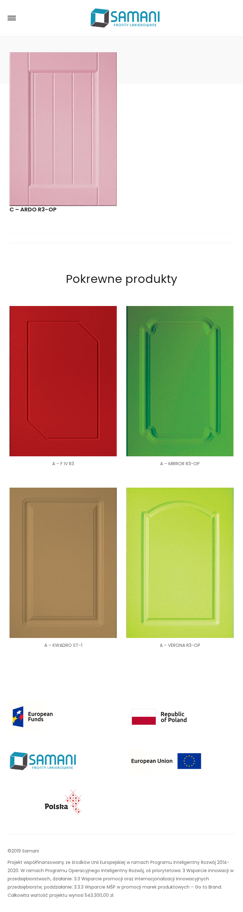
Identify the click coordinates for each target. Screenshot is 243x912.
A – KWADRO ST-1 (63, 645)
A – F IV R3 (63, 463)
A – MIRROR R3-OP (180, 463)
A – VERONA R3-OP (180, 645)
